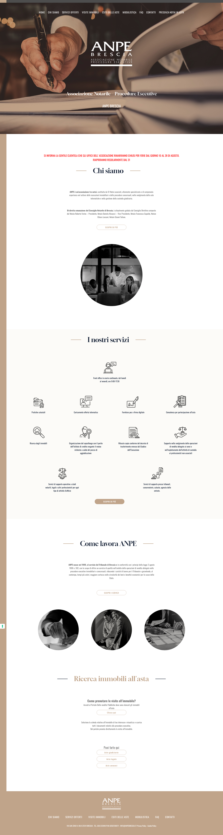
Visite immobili (90, 12)
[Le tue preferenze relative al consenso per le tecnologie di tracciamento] (2, 626)
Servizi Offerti (70, 12)
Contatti (151, 12)
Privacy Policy (141, 825)
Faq (141, 12)
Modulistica (130, 12)
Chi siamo (53, 12)
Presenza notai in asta (171, 12)
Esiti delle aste (110, 12)
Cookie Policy (152, 825)
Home (42, 12)
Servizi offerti (73, 817)
